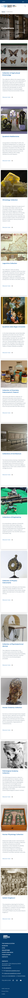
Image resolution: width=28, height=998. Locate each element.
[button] (23, 1)
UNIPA (3, 1)
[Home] (7, 6)
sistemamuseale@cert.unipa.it (12, 973)
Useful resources (6, 988)
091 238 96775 (7, 968)
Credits (3, 994)
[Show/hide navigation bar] (2, 6)
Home (3, 11)
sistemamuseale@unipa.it (13, 970)
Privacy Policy (5, 991)
